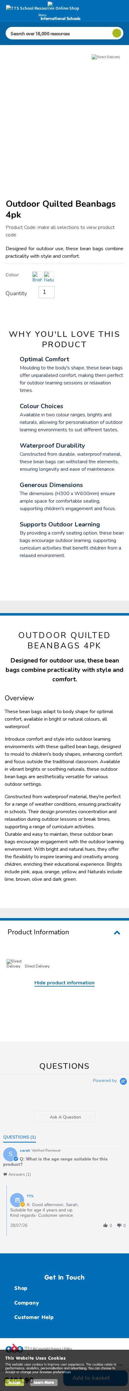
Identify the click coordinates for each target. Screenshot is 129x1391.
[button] (17, 1174)
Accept (14, 1382)
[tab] (65, 1116)
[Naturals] (49, 277)
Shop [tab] (21, 1288)
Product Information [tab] (38, 932)
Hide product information (64, 982)
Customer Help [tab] (34, 1317)
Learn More (44, 1382)
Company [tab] (26, 1302)
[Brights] (37, 277)
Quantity (16, 293)
